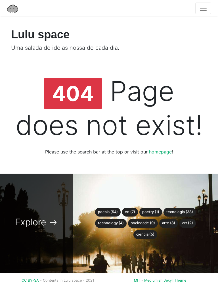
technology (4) (111, 223)
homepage (160, 152)
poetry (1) (150, 212)
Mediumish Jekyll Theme (165, 280)
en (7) (130, 212)
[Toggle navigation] (203, 8)
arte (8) (168, 223)
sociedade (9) (143, 223)
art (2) (187, 223)
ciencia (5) (145, 234)
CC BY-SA (31, 280)
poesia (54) (108, 212)
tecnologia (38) (179, 212)
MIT (137, 280)
